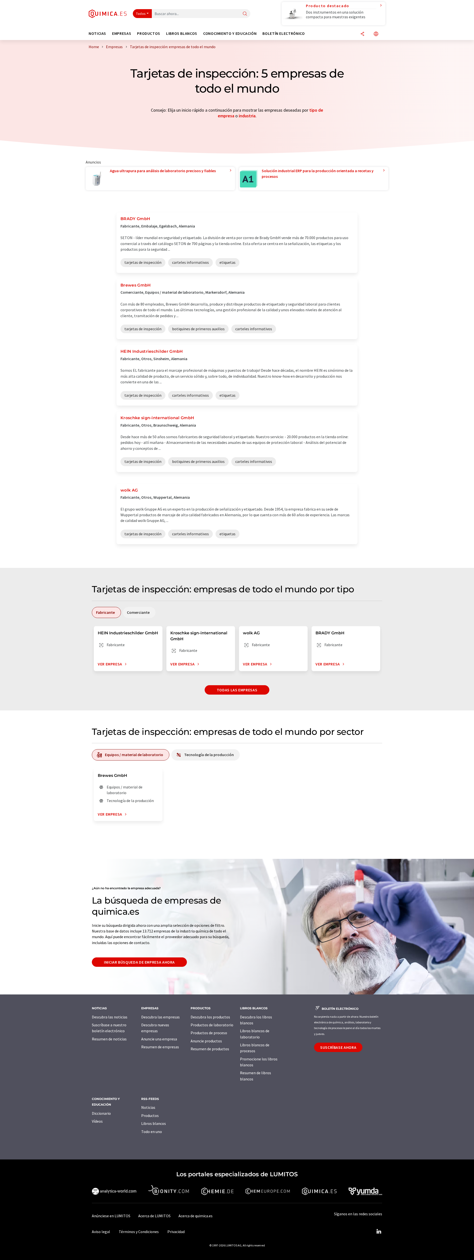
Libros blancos (153, 1123)
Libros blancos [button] (181, 33)
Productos (150, 1115)
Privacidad (176, 1231)
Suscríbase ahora (338, 1047)
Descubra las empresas (160, 1016)
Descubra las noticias (109, 1016)
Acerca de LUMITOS (154, 1215)
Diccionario (101, 1113)
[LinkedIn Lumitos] (378, 1231)
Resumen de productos (210, 1048)
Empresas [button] (121, 33)
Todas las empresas (237, 689)
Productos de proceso (209, 1032)
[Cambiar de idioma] (376, 34)
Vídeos (97, 1121)
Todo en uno (151, 1131)
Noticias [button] (97, 33)
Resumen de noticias (109, 1038)
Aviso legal (101, 1231)
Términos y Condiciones (139, 1231)
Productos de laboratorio (212, 1024)
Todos (141, 13)
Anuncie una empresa (159, 1038)
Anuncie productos (206, 1040)
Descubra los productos (210, 1016)
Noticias (148, 1107)
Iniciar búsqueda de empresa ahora (139, 962)
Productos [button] (148, 33)
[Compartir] (362, 34)
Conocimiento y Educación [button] (230, 33)
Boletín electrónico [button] (283, 33)
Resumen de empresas (160, 1046)
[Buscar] (244, 14)
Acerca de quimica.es (195, 1215)
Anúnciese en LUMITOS (111, 1215)
